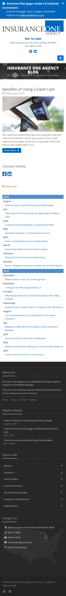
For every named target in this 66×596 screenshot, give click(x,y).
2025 (6, 270)
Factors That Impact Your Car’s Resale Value (26, 241)
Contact (22, 399)
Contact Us (9, 472)
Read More (10, 150)
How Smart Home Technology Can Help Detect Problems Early (31, 432)
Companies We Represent (16, 499)
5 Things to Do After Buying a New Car (23, 287)
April (5, 237)
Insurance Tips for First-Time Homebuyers (25, 338)
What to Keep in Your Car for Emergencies (25, 279)
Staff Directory (11, 506)
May (5, 228)
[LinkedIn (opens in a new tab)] (35, 51)
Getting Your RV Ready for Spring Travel (24, 354)
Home (5, 399)
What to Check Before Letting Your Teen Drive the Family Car (34, 346)
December (8, 275)
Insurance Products (13, 485)
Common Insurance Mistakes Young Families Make (29, 224)
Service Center (11, 479)
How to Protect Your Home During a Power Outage (29, 205)
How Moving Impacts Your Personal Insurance (27, 233)
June (5, 220)
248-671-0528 (14, 537)
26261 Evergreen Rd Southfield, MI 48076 (31, 527)
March (6, 245)
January (7, 261)
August (7, 201)
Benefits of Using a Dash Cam (28, 89)
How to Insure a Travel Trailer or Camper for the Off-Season (34, 307)
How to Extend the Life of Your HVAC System (26, 249)
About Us (8, 465)
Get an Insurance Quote (15, 492)
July (5, 209)
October (7, 291)
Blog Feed (11, 186)
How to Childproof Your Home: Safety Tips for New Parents (33, 265)
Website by (10, 585)
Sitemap (33, 399)
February (8, 253)
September (9, 303)
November (9, 283)
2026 (6, 196)
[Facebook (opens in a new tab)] (30, 51)
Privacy (37, 582)
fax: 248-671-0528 (33, 42)
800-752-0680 (14, 532)
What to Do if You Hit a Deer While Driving (25, 257)
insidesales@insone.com (31, 15)
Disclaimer (49, 582)
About (13, 399)
